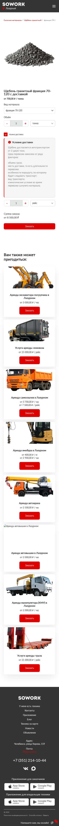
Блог (29, 719)
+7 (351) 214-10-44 (29, 760)
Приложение (29, 715)
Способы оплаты (35, 815)
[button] (29, 226)
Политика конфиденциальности (16, 815)
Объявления (29, 732)
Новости (29, 728)
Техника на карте (29, 723)
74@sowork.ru (29, 751)
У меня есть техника (29, 706)
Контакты (29, 710)
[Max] (33, 768)
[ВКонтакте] (26, 768)
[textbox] (16, 123)
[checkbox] (29, 134)
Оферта (46, 815)
